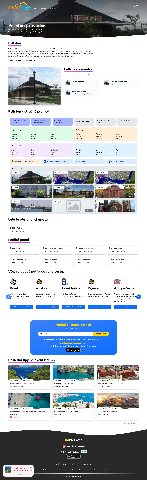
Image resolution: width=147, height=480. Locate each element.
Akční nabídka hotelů (73, 307)
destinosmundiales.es (90, 470)
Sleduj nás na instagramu (75, 446)
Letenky (44, 8)
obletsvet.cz (76, 477)
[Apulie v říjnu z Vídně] (73, 373)
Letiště (71, 464)
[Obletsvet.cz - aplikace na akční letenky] (73, 350)
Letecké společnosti (84, 464)
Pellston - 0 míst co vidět (24, 161)
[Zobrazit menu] (137, 5)
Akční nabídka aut (125, 307)
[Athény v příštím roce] (118, 401)
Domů (36, 8)
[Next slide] (138, 296)
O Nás (51, 470)
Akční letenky (61, 464)
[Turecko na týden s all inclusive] (29, 373)
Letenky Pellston (117, 161)
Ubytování (54, 8)
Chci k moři (100, 307)
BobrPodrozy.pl (74, 470)
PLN (45, 120)
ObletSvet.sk (61, 470)
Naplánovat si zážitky (47, 307)
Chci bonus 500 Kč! (21, 307)
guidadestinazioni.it (108, 470)
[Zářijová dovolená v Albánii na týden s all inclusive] (29, 401)
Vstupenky (83, 161)
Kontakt (43, 470)
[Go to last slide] (8, 296)
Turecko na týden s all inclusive (22, 471)
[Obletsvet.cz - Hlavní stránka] (19, 5)
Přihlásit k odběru (101, 334)
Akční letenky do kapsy (73, 452)
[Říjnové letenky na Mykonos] (73, 401)
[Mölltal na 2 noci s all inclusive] (118, 373)
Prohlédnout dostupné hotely (57, 161)
